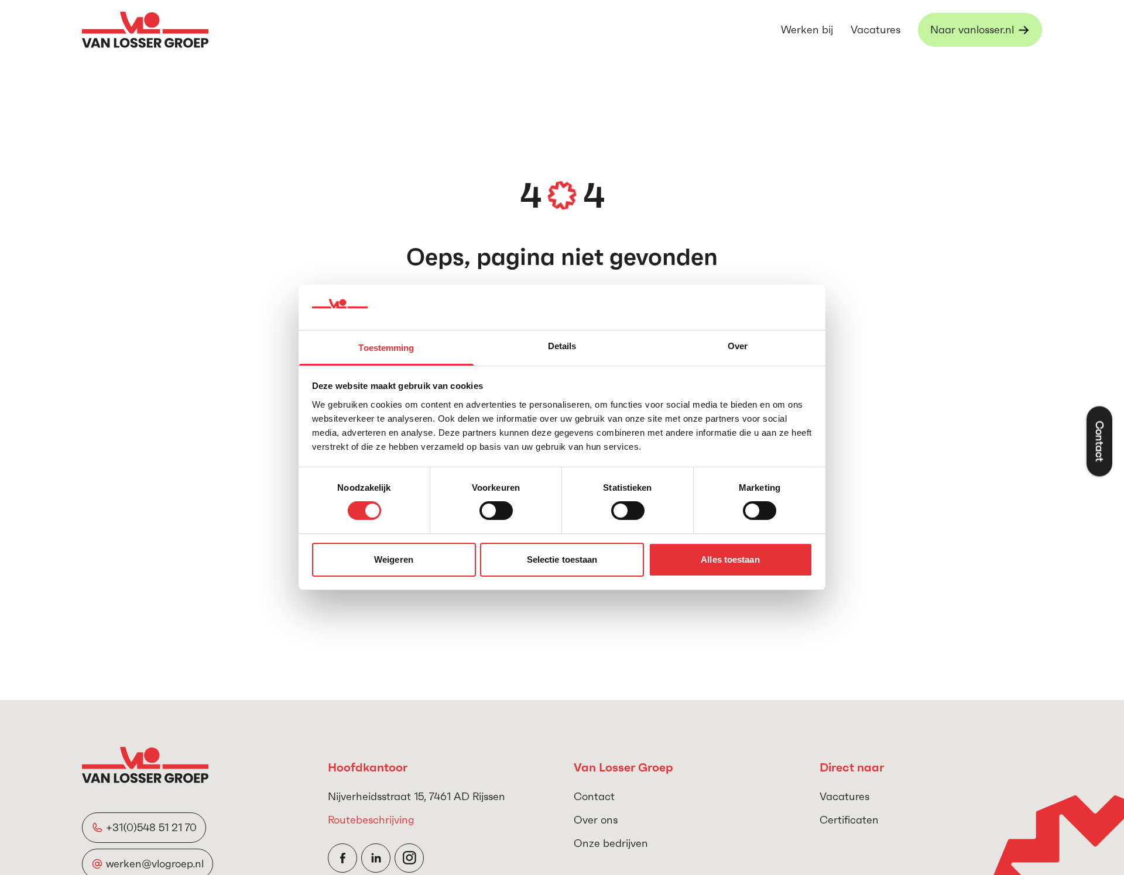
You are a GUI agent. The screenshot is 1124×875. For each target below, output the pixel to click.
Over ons (596, 819)
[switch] (496, 510)
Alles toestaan (730, 559)
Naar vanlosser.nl (972, 29)
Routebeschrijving (371, 819)
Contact (594, 796)
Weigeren (393, 559)
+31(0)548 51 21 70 (151, 827)
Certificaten (849, 819)
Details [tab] (562, 346)
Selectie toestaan (562, 559)
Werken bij (807, 29)
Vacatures (875, 29)
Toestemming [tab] (386, 348)
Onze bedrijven (611, 843)
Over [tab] (738, 346)
